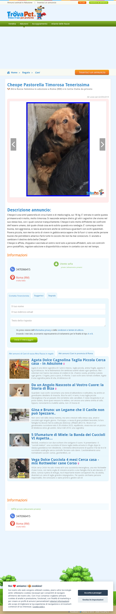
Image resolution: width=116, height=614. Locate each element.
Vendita (12, 24)
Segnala (52, 295)
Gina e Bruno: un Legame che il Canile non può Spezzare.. (67, 411)
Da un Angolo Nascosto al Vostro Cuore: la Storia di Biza (67, 386)
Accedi (82, 2)
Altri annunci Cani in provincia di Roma (75, 353)
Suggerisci (38, 295)
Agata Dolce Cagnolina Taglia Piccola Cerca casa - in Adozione (68, 362)
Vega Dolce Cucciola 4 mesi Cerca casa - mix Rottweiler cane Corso (65, 461)
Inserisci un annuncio (46, 2)
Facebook (73, 611)
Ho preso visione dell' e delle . (50, 330)
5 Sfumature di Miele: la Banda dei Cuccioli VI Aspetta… (68, 436)
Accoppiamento (39, 24)
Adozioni (24, 24)
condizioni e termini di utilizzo (70, 330)
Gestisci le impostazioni (92, 600)
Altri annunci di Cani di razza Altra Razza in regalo (31, 353)
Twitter (84, 611)
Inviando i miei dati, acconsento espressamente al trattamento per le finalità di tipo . (54, 334)
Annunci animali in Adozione (19, 2)
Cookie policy (39, 607)
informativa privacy (43, 330)
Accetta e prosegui (92, 593)
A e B (90, 334)
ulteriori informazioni (59, 601)
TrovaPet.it (104, 611)
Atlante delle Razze (60, 24)
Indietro (13, 144)
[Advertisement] (58, 49)
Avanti (102, 144)
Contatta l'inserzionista (19, 296)
